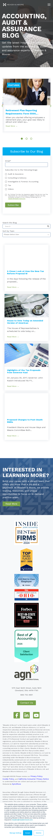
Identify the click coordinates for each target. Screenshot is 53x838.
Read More (11, 503)
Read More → (11, 126)
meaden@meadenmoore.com (22, 820)
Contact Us (26, 702)
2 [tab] (27, 139)
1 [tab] (22, 139)
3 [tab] (31, 139)
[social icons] (17, 715)
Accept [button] (27, 833)
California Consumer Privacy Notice (33, 779)
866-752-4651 (26, 695)
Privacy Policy (36, 776)
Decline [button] (38, 833)
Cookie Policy (8, 779)
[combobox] (26, 226)
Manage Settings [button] (15, 833)
